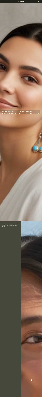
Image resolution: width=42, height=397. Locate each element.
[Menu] (1, 1)
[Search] (3, 1)
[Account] (38, 1)
